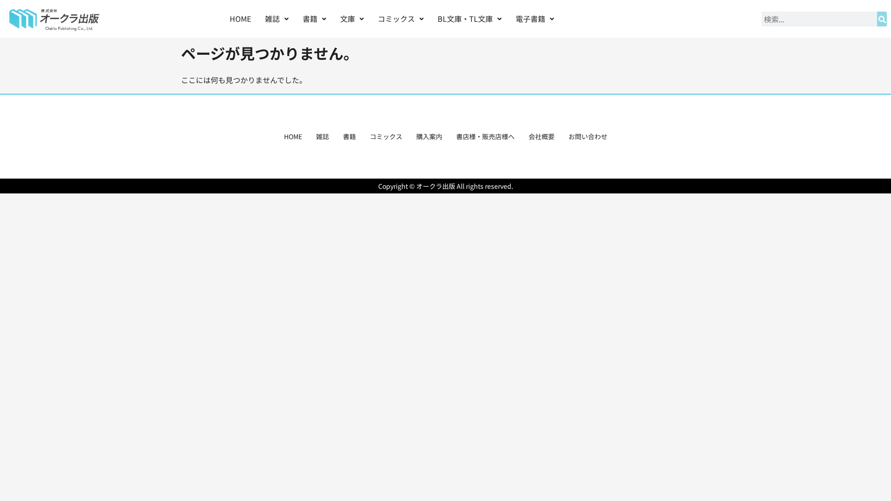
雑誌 (322, 136)
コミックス (386, 136)
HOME (240, 18)
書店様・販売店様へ (485, 136)
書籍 (349, 136)
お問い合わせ (587, 136)
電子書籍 (530, 18)
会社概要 (542, 136)
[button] (277, 19)
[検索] (882, 19)
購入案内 (429, 136)
